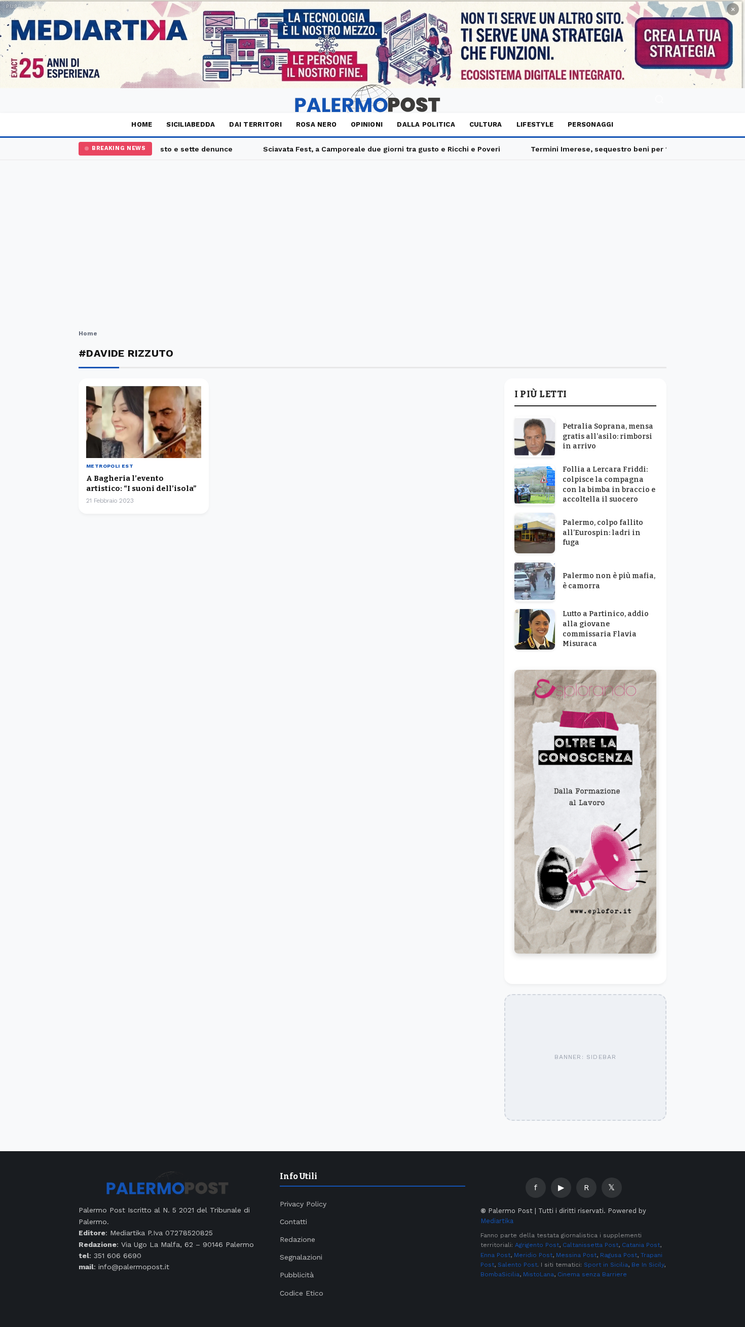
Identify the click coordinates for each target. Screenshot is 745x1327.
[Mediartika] (372, 44)
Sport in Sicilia (606, 1264)
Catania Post (641, 1244)
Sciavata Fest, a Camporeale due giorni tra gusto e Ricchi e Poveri (370, 149)
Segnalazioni (301, 1257)
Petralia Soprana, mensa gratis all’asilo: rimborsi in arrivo (608, 436)
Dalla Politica (426, 124)
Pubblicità (297, 1275)
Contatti (293, 1222)
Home (141, 124)
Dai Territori (255, 124)
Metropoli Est (109, 466)
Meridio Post (533, 1255)
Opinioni (367, 124)
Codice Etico (301, 1293)
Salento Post (517, 1264)
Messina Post (576, 1255)
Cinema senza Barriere (592, 1274)
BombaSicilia (499, 1274)
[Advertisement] (372, 246)
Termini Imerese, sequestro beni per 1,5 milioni (605, 149)
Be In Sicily (647, 1264)
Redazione (297, 1239)
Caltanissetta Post (590, 1244)
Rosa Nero (316, 124)
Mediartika (496, 1221)
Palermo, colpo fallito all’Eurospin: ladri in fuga (603, 532)
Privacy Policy (303, 1204)
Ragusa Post (618, 1255)
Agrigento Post (537, 1244)
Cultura (485, 124)
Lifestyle (534, 124)
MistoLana (538, 1274)
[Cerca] (659, 100)
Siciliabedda (190, 124)
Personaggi (591, 124)
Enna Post (495, 1255)
